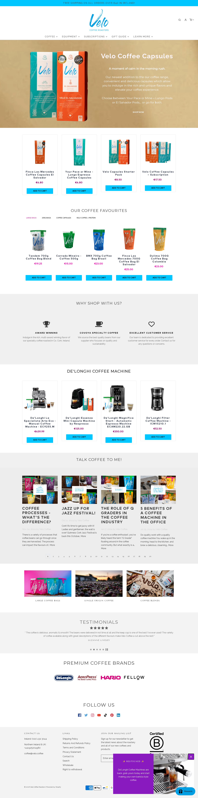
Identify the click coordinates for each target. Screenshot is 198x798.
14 (118, 556)
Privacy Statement (72, 752)
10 (96, 556)
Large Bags (31, 218)
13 (112, 556)
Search (66, 760)
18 (139, 556)
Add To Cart (40, 191)
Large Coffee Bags (47, 601)
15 (123, 556)
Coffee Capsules (63, 218)
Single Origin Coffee (99, 601)
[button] (107, 649)
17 (134, 556)
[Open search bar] (179, 19)
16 (128, 556)
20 (150, 556)
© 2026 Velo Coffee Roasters (34, 787)
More (52, 545)
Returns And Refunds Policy (76, 743)
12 (107, 556)
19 (145, 556)
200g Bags (46, 218)
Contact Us (68, 756)
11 (101, 556)
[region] (40, 152)
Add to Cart (39, 278)
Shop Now (138, 112)
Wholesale (68, 765)
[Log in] (185, 20)
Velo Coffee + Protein (86, 218)
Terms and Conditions (73, 747)
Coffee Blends (150, 601)
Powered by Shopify (53, 787)
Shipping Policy (70, 739)
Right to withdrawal (72, 769)
